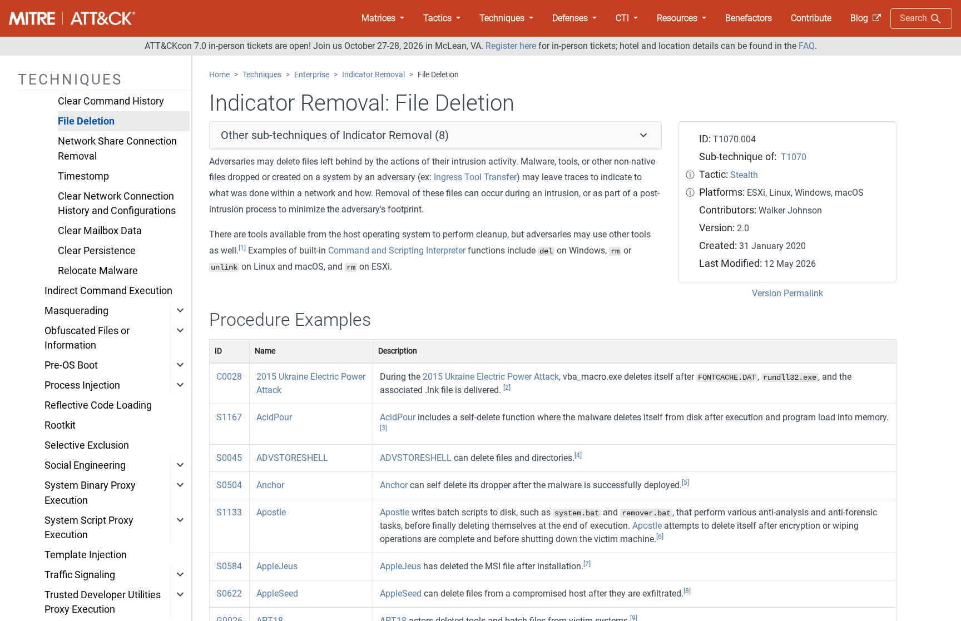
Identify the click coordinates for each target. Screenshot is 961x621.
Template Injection (85, 554)
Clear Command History (111, 101)
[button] (383, 18)
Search (914, 18)
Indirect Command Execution (108, 290)
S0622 (229, 593)
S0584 (229, 566)
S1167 (229, 417)
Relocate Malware (98, 270)
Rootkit (60, 425)
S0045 (229, 458)
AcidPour (274, 417)
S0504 (229, 485)
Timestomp (83, 176)
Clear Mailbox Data (100, 230)
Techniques (261, 75)
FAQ (807, 46)
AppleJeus (277, 566)
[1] (242, 248)
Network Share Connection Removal (117, 148)
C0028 (229, 376)
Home (219, 75)
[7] (587, 564)
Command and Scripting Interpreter (396, 250)
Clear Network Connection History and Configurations (117, 203)
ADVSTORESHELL (292, 458)
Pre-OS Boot (71, 365)
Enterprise (311, 75)
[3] (383, 428)
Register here (511, 46)
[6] (659, 536)
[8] (687, 591)
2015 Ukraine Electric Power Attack (491, 376)
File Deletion (86, 121)
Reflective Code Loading (98, 405)
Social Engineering (85, 465)
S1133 (229, 512)
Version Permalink (787, 293)
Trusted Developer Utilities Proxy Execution (102, 602)
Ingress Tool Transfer (475, 177)
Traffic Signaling (79, 574)
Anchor (270, 485)
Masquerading (76, 310)
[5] (685, 482)
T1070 (793, 157)
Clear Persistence (97, 250)
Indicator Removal (373, 75)
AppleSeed (277, 593)
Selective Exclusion (86, 445)
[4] (578, 455)
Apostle (271, 512)
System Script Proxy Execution (88, 527)
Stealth (744, 175)
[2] (507, 387)
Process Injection (82, 385)
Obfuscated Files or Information (87, 338)
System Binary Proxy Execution (90, 492)
